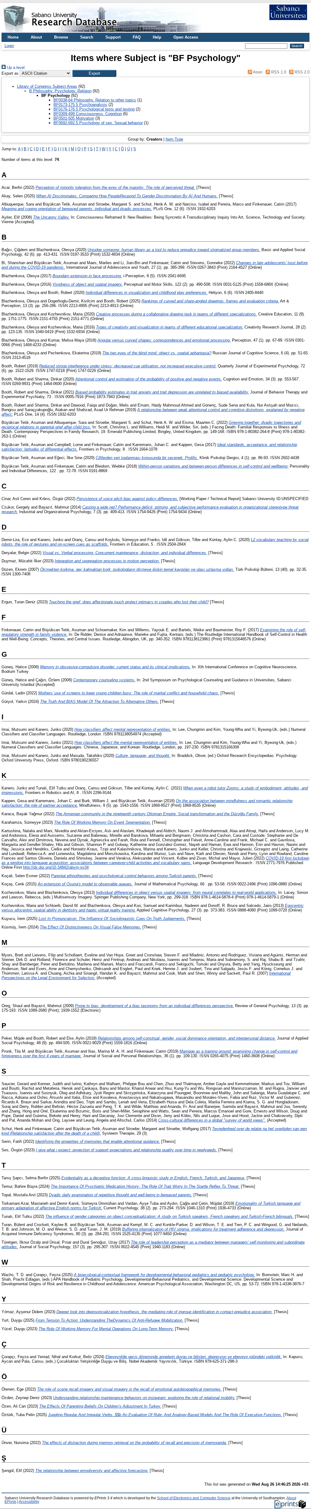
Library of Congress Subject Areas (47, 86)
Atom (257, 72)
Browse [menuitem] (61, 37)
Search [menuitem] (86, 37)
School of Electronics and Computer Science (194, 1498)
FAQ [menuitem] (137, 37)
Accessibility (29, 1502)
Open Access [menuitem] (185, 37)
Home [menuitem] (13, 37)
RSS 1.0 (278, 72)
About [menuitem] (36, 37)
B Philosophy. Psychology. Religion (60, 91)
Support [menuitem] (113, 37)
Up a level (15, 67)
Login (9, 45)
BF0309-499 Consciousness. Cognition (87, 113)
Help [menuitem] (157, 37)
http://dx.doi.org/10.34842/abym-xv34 (56, 867)
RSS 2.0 (301, 72)
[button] (94, 73)
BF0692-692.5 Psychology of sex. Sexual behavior (98, 123)
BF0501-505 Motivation (73, 118)
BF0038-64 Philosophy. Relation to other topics (94, 100)
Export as (10, 73)
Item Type (174, 139)
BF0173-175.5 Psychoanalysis (80, 104)
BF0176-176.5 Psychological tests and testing (94, 109)
